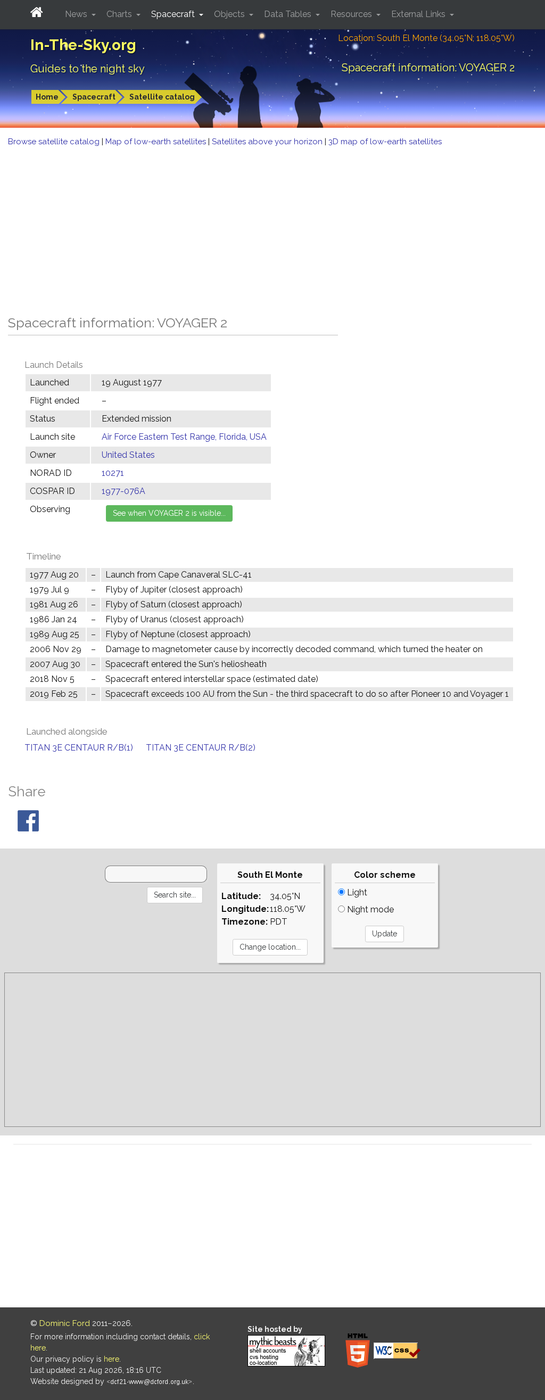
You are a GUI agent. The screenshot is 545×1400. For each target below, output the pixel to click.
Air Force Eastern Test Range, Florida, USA (184, 437)
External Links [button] (419, 14)
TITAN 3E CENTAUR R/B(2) (200, 748)
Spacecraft (93, 97)
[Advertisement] (272, 227)
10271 (113, 473)
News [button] (77, 14)
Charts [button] (120, 14)
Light (356, 892)
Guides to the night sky (87, 68)
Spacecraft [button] (174, 14)
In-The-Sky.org (83, 45)
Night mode (369, 909)
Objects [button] (230, 14)
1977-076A (123, 491)
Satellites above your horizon (268, 141)
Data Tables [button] (288, 14)
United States (128, 455)
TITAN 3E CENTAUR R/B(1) (78, 748)
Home (47, 97)
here (111, 1359)
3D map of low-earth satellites (385, 141)
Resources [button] (352, 14)
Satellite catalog (162, 97)
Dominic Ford (64, 1323)
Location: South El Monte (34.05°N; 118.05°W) (426, 38)
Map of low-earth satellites (156, 141)
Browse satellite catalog (55, 141)
